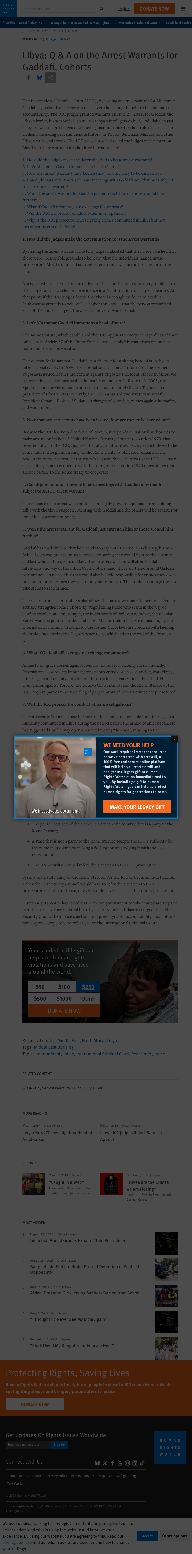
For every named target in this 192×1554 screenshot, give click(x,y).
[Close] (174, 738)
